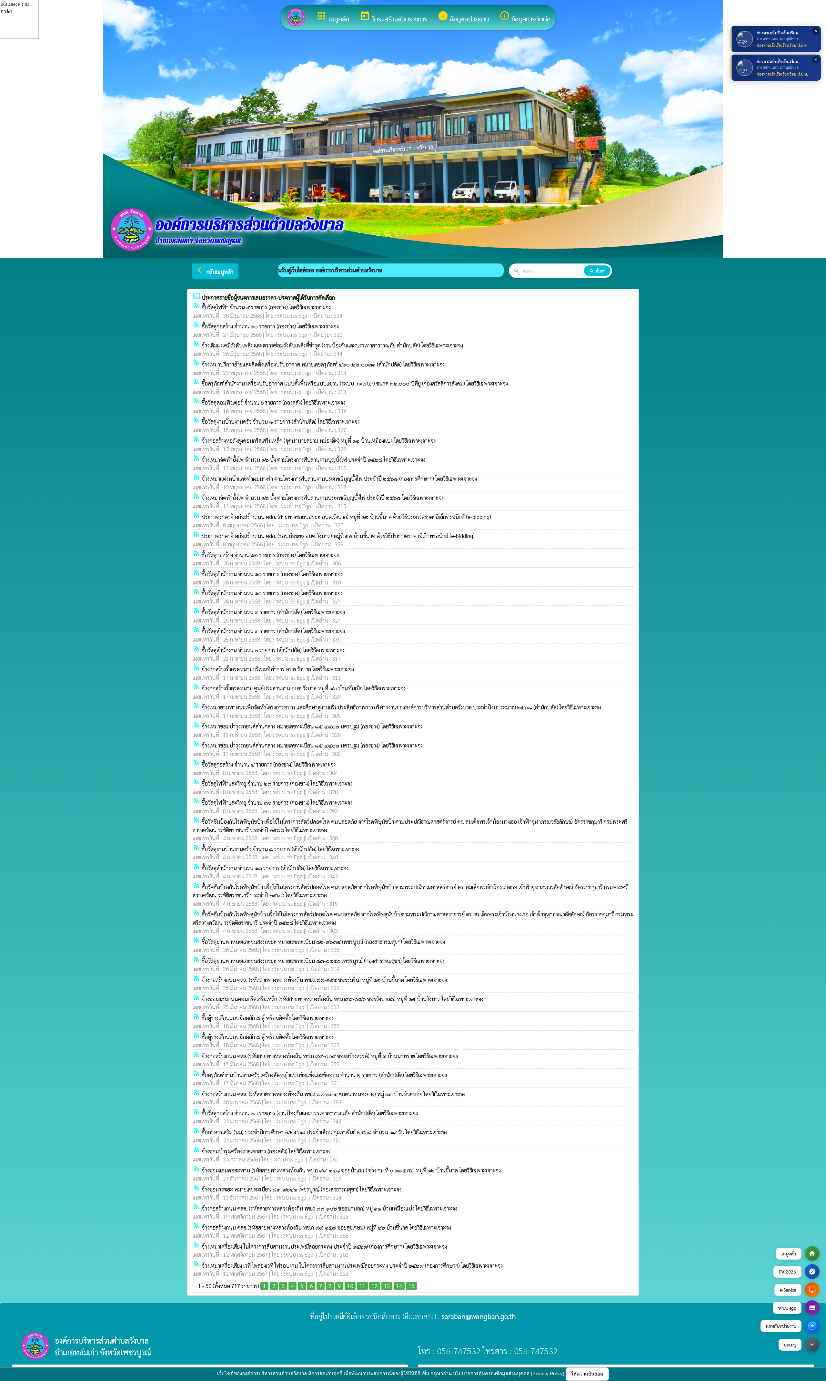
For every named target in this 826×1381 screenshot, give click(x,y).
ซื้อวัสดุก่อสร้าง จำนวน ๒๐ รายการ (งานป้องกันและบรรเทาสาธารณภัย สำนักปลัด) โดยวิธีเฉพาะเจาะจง (310, 1113)
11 (362, 1285)
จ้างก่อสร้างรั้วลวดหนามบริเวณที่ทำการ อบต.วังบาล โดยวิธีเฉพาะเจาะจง (278, 669)
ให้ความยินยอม (587, 1373)
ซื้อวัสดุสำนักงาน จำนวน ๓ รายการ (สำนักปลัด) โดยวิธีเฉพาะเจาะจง (273, 611)
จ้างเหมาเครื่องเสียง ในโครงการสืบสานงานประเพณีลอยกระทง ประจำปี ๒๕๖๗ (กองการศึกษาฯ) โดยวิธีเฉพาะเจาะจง (324, 1246)
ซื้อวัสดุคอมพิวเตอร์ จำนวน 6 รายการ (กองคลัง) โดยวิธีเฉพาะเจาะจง (273, 402)
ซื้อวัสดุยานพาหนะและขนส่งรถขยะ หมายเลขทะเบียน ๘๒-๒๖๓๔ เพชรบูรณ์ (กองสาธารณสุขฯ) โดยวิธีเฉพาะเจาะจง (323, 941)
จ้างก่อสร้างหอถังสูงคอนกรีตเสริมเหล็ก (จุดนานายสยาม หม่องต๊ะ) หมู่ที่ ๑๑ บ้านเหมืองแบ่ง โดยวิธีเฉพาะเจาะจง (319, 440)
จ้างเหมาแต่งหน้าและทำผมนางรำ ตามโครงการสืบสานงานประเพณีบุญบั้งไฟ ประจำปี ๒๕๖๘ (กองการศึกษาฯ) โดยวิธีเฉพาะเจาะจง (339, 478)
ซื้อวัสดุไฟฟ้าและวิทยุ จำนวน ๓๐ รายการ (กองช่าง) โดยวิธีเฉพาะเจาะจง (277, 802)
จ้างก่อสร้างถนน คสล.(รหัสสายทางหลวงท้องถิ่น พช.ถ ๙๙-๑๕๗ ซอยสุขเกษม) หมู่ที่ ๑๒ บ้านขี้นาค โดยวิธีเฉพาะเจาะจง (326, 1227)
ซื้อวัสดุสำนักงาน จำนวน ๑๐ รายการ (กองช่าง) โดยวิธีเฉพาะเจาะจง (272, 573)
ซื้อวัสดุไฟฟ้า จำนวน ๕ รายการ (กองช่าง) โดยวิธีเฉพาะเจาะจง (266, 307)
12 (375, 1285)
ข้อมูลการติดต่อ (524, 17)
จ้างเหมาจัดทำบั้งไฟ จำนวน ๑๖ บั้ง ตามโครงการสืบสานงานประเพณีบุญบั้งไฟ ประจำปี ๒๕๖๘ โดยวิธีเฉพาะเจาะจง (323, 497)
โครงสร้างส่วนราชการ (393, 17)
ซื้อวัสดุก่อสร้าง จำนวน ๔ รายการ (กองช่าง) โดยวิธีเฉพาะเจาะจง (269, 764)
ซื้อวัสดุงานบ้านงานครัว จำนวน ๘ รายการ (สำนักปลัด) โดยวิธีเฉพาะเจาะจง (280, 421)
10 (350, 1285)
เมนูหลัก (332, 17)
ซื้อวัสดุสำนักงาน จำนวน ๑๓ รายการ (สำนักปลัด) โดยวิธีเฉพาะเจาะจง (275, 867)
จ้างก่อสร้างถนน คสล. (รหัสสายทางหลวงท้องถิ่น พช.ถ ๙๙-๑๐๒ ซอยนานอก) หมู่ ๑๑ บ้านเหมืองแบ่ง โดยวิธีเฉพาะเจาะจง (329, 1208)
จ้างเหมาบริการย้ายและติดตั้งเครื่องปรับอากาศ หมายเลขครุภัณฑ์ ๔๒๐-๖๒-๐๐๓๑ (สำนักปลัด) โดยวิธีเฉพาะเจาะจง (323, 364)
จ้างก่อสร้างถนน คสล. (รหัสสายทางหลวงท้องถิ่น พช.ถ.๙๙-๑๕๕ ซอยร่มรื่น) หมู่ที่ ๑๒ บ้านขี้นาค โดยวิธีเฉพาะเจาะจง (324, 979)
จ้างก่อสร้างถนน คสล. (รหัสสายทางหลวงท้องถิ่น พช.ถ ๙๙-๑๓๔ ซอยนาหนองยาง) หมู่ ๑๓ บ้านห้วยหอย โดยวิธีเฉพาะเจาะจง (333, 1094)
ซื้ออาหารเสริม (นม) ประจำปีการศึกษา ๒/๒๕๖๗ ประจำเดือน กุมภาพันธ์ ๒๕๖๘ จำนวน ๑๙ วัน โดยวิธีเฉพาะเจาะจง (324, 1132)
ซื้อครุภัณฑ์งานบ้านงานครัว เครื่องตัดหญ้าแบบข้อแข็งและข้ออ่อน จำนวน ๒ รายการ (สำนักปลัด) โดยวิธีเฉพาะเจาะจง (324, 1074)
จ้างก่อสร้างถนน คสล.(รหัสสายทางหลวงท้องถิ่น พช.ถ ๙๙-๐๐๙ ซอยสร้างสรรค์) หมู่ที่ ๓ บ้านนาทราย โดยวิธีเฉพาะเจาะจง (330, 1055)
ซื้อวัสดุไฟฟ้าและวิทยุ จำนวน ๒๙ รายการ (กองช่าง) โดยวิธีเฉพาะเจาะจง (277, 783)
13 (387, 1285)
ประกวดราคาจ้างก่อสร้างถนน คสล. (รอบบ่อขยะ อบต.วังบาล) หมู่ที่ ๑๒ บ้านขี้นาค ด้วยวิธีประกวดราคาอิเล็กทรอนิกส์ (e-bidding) (338, 535)
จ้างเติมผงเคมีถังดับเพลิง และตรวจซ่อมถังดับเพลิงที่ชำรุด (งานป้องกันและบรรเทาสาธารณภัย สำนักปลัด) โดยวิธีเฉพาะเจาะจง (332, 345)
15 (411, 1285)
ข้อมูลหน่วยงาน (463, 17)
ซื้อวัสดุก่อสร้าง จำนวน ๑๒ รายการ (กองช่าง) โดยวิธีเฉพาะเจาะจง (270, 554)
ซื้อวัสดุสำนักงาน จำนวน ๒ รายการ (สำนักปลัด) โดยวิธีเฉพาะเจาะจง (273, 650)
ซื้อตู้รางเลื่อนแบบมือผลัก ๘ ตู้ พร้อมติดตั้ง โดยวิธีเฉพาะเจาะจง (268, 1017)
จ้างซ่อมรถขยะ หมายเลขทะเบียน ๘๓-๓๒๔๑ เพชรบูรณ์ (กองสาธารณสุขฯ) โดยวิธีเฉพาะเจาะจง (301, 1189)
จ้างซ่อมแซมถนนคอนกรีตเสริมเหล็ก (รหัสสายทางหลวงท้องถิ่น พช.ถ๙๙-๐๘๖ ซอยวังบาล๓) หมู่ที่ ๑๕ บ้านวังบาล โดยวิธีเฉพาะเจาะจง (342, 998)
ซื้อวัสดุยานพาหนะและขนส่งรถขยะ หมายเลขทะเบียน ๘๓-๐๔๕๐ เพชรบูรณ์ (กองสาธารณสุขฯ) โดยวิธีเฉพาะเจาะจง (323, 960)
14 (399, 1285)
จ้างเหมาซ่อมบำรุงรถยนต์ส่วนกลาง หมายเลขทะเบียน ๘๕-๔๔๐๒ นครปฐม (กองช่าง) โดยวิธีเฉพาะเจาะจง (312, 726)
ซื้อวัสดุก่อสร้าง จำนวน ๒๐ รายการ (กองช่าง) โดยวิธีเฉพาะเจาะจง (270, 326)
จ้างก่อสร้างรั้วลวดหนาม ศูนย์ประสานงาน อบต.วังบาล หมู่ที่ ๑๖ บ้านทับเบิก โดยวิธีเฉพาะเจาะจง (304, 688)
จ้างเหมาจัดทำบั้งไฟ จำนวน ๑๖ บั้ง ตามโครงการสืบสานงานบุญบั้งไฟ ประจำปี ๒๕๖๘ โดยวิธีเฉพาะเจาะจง (313, 459)
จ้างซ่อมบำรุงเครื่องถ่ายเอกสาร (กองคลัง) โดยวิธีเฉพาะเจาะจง (266, 1151)
